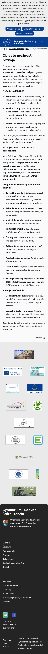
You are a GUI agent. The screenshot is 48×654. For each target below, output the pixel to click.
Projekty (7, 555)
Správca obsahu (25, 648)
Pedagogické (9, 551)
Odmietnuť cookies (33, 29)
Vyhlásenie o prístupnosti (30, 641)
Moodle (6, 601)
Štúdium (7, 546)
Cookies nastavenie (27, 638)
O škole (6, 542)
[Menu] (42, 42)
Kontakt (6, 567)
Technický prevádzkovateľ (30, 645)
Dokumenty (8, 559)
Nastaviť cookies (24, 33)
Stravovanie (8, 593)
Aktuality (7, 581)
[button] (36, 42)
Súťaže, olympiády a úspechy (17, 597)
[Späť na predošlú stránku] (3, 48)
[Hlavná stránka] (5, 48)
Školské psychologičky (19, 48)
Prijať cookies (13, 29)
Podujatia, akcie (10, 585)
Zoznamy (7, 589)
